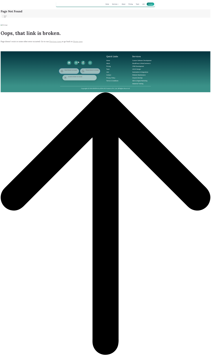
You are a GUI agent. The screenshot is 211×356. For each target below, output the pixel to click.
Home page (78, 41)
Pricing (130, 4)
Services (114, 4)
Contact (150, 4)
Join (143, 4)
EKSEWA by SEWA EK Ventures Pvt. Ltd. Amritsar (81, 79)
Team (137, 4)
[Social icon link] (69, 63)
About (123, 4)
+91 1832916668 (90, 72)
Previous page (55, 41)
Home (107, 4)
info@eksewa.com (70, 72)
